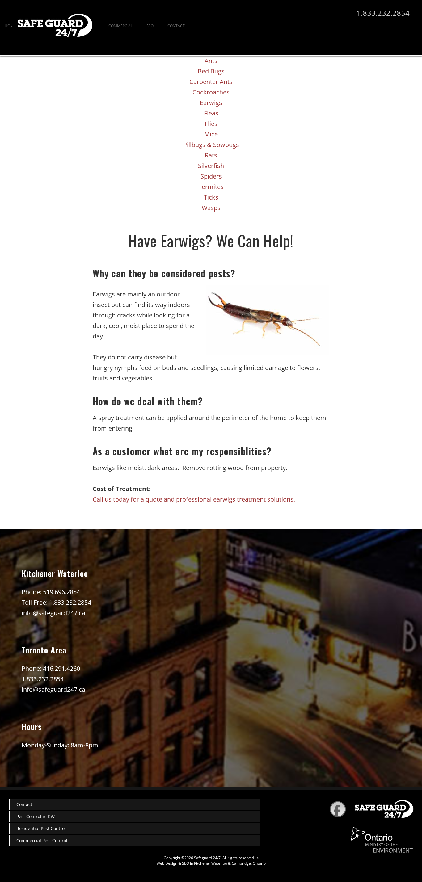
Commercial (120, 25)
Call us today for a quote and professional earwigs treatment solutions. (194, 499)
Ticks (211, 197)
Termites (211, 187)
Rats (211, 155)
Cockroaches (211, 92)
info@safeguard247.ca (53, 613)
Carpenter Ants (211, 82)
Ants (211, 61)
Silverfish (211, 166)
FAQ (150, 25)
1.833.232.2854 (383, 13)
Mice (211, 134)
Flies (211, 124)
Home (10, 25)
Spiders (211, 176)
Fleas (211, 113)
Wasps (211, 208)
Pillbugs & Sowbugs (211, 145)
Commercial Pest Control (41, 840)
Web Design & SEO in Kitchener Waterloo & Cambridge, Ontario (211, 863)
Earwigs (211, 103)
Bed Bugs (211, 71)
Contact (24, 804)
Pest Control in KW (35, 816)
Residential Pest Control (41, 828)
